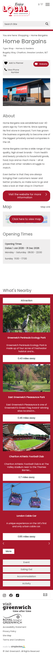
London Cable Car (26, 515)
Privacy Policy (9, 631)
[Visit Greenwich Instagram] (4, 596)
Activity (26, 583)
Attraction (26, 300)
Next (3, 543)
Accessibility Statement (14, 627)
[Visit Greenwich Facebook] (11, 596)
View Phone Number (13, 71)
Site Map (7, 635)
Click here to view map (26, 219)
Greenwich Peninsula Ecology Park (26, 337)
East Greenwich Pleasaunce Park (26, 397)
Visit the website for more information (24, 196)
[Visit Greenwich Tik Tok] (17, 596)
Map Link (45, 206)
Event (26, 562)
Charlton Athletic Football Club (26, 456)
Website (43, 64)
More (8, 551)
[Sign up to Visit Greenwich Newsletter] (45, 595)
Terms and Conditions (14, 639)
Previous (49, 543)
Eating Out (26, 569)
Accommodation (26, 576)
